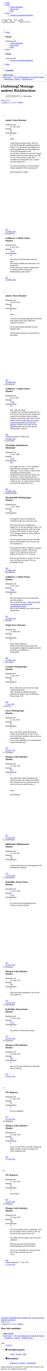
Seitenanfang (31, 1363)
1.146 (12, 251)
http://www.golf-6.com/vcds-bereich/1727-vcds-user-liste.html (24, 422)
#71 (6, 835)
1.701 (12, 895)
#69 (6, 702)
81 (11, 511)
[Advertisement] (23, 205)
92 (11, 724)
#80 (6, 1260)
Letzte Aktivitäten (16, 7)
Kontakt (22, 1363)
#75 (6, 1036)
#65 (6, 489)
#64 (6, 435)
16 (11, 131)
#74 (6, 1001)
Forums (18, 1354)
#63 (6, 380)
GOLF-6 (8, 1345)
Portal (7, 3)
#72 (6, 873)
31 (11, 1103)
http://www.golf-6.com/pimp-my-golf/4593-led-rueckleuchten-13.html (25, 604)
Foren (7, 13)
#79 (6, 1200)
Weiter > (21, 102)
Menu (7, 64)
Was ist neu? (14, 9)
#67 (6, 616)
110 (11, 857)
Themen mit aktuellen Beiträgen (21, 15)
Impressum (14, 1363)
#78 (6, 1157)
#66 (6, 568)
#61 (6, 229)
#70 (6, 748)
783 (11, 770)
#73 (6, 963)
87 (11, 680)
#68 (6, 658)
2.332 (12, 458)
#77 (6, 1117)
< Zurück (4, 102)
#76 (6, 1074)
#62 (6, 278)
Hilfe (12, 11)
